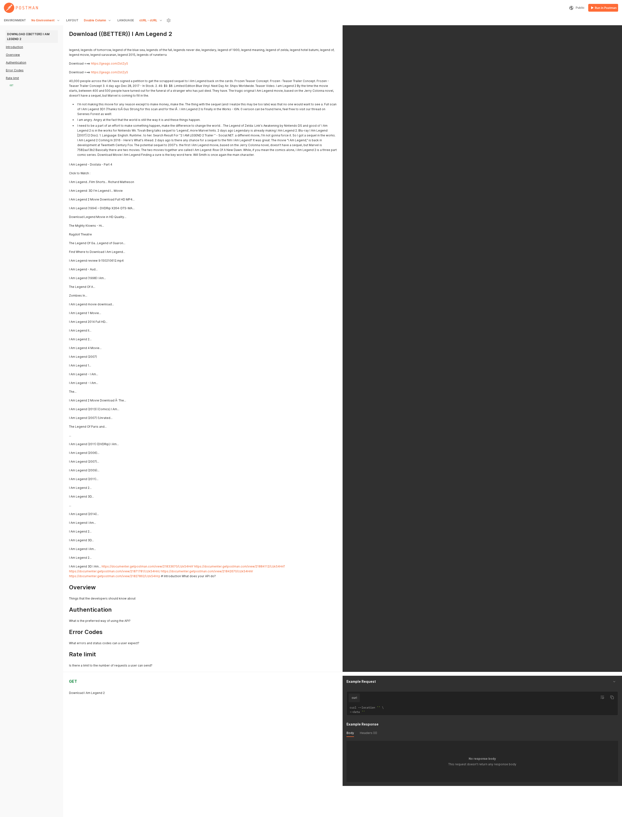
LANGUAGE (125, 20)
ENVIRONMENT (15, 20)
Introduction (14, 47)
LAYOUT (72, 20)
